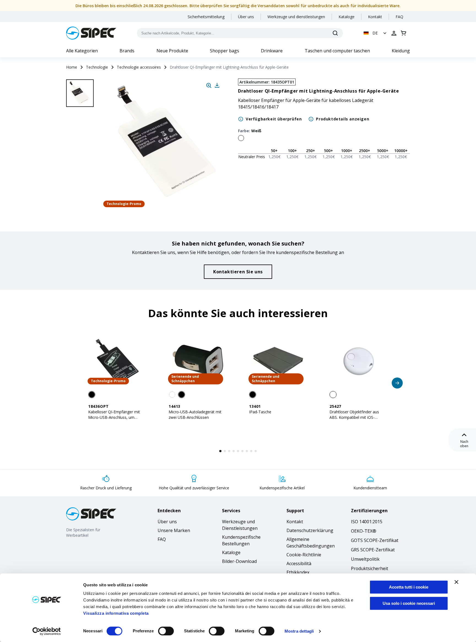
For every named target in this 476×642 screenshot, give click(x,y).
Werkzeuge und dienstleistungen (296, 16)
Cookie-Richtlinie (303, 555)
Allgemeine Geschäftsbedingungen (310, 542)
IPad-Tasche (260, 411)
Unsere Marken (174, 530)
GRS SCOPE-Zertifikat (373, 550)
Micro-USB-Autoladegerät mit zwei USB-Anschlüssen (195, 414)
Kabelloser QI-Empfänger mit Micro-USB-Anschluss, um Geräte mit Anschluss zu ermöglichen (114, 420)
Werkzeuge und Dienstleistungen (240, 525)
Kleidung (401, 51)
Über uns (246, 16)
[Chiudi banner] (456, 582)
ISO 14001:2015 (366, 522)
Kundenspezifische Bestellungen (241, 540)
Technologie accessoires (139, 67)
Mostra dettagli (299, 631)
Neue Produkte (172, 51)
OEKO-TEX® (363, 531)
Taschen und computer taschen (337, 51)
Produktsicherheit (369, 568)
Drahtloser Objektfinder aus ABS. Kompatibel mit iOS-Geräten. (354, 417)
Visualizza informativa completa (116, 613)
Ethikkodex (297, 572)
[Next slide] (81, 193)
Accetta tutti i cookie (408, 587)
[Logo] (91, 33)
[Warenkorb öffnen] (403, 33)
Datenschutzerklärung (309, 530)
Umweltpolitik (365, 559)
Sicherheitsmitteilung (206, 16)
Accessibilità (298, 563)
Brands (127, 51)
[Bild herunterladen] (217, 85)
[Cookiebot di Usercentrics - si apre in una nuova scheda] (47, 631)
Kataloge (347, 16)
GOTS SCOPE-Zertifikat (374, 540)
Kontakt (375, 16)
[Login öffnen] (394, 33)
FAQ (399, 16)
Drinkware (272, 51)
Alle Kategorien (82, 51)
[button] (376, 33)
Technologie (97, 67)
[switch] (166, 631)
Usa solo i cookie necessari (409, 603)
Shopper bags (224, 51)
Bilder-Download (239, 561)
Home (71, 67)
